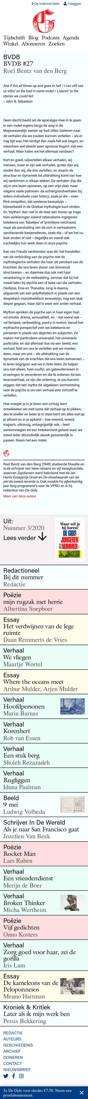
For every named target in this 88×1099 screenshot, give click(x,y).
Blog (33, 37)
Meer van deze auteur (19, 496)
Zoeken (56, 43)
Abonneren (33, 43)
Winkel (10, 43)
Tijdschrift (14, 37)
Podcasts (50, 37)
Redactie (13, 1032)
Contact (12, 1063)
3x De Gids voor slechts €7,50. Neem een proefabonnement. (37, 1092)
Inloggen (74, 3)
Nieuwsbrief (16, 1069)
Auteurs (12, 1038)
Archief (11, 1051)
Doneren (13, 1057)
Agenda (71, 37)
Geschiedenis (18, 1045)
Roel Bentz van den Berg (35, 70)
